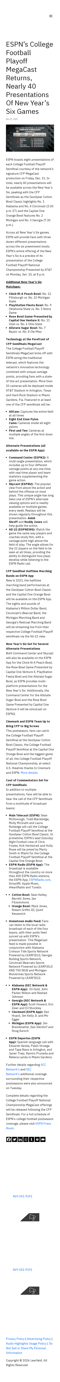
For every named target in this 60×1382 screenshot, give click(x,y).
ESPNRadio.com (40, 880)
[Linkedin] (20, 1139)
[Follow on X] (40, 1205)
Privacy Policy (15, 1339)
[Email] (42, 1139)
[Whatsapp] (25, 1139)
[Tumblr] (31, 1139)
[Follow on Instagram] (51, 1205)
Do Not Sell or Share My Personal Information (29, 1348)
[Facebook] (8, 1139)
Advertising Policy (39, 1339)
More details (29, 773)
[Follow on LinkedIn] (46, 1205)
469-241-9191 (22, 1196)
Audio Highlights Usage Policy (26, 1343)
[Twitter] (14, 1139)
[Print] (37, 1139)
